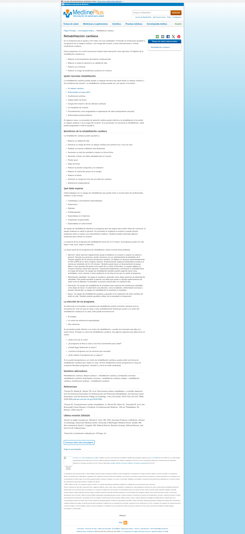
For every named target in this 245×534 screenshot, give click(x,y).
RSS (120, 522)
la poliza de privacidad (140, 463)
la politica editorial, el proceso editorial (121, 463)
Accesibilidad (116, 528)
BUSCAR (176, 13)
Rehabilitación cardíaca (160, 47)
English (178, 24)
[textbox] (151, 12)
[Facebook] (168, 37)
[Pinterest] (178, 37)
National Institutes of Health (159, 531)
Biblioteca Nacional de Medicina (76, 4)
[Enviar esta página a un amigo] (157, 37)
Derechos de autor (91, 528)
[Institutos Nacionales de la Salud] (63, 4)
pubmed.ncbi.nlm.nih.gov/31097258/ (87, 399)
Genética (116, 24)
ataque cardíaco (77, 88)
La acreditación (155, 457)
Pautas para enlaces (127, 528)
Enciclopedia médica (157, 24)
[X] (173, 37)
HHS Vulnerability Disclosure (159, 528)
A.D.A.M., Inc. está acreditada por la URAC (86, 457)
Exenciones (80, 528)
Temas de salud (70, 24)
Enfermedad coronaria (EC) (79, 92)
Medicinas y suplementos (95, 24)
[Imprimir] (162, 37)
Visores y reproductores (141, 528)
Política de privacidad (104, 528)
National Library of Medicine (85, 531)
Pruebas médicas (133, 24)
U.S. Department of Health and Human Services (136, 531)
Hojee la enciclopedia (72, 449)
